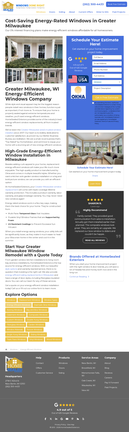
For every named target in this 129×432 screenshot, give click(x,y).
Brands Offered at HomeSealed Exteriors (95, 258)
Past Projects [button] (118, 12)
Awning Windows (14, 310)
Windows (11, 300)
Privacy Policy (60, 425)
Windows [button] (40, 12)
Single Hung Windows (17, 334)
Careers (108, 377)
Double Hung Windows (37, 320)
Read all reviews (95, 240)
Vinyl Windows (36, 339)
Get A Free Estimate (106, 97)
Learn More (95, 184)
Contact (40, 363)
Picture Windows (34, 329)
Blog (107, 368)
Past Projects (111, 387)
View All (85, 390)
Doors (61, 368)
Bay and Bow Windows (36, 310)
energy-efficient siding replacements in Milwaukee (29, 275)
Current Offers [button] (86, 12)
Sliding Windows (38, 334)
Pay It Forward (112, 382)
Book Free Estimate (116, 4)
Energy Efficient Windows (18, 305)
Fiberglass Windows (15, 325)
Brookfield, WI (88, 368)
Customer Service (44, 373)
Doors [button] (52, 12)
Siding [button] (62, 12)
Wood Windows (54, 339)
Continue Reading (78, 276)
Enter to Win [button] (102, 12)
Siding (61, 373)
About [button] (72, 12)
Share (95, 176)
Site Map (70, 425)
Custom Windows (15, 320)
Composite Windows (38, 315)
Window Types (50, 300)
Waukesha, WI (88, 385)
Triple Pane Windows (16, 339)
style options (11, 269)
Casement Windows (16, 315)
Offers (39, 368)
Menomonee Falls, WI (91, 374)
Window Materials (15, 329)
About (108, 363)
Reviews (108, 373)
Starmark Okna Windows (45, 305)
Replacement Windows (29, 300)
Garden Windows (36, 325)
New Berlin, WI (89, 363)
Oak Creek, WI (88, 380)
